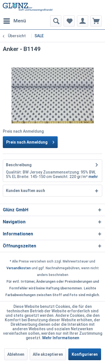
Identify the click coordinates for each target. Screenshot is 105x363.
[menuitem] (14, 21)
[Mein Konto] (82, 21)
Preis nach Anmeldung (27, 142)
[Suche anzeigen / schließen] (55, 21)
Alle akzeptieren (48, 354)
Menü (19, 21)
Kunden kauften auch (25, 190)
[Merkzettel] (69, 21)
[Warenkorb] (96, 21)
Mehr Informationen (60, 338)
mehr (93, 176)
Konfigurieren (85, 354)
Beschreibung (19, 165)
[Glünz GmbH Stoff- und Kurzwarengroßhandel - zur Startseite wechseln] (28, 8)
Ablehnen (15, 354)
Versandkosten (18, 268)
